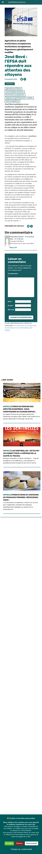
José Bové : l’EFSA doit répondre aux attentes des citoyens (18, 65)
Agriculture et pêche (15, 40)
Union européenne (12, 101)
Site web (11, 309)
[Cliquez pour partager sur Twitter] (21, 79)
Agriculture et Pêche (13, 88)
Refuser (19, 843)
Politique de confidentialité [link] (21, 849)
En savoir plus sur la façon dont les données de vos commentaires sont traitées (20, 328)
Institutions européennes (18, 43)
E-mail (11, 305)
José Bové (9, 84)
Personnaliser (31, 843)
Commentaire (11, 275)
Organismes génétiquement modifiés (19, 98)
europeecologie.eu (16, 2)
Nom (10, 301)
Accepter (9, 843)
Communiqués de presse (15, 92)
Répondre (13, 247)
